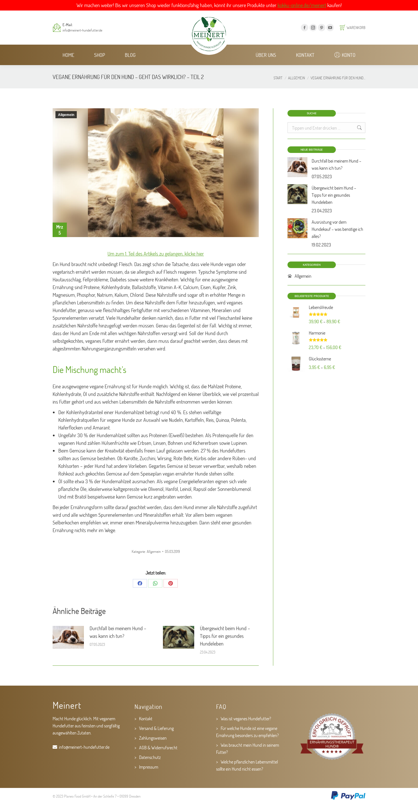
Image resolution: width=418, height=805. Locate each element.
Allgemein (66, 115)
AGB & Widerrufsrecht (158, 747)
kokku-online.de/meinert (302, 5)
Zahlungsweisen (153, 738)
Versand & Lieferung (156, 728)
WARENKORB (356, 27)
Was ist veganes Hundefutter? (246, 718)
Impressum (148, 767)
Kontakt (145, 718)
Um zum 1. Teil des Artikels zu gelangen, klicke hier (155, 253)
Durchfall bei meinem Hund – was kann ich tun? (118, 632)
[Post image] (68, 637)
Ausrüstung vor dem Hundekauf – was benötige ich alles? (337, 229)
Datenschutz (150, 757)
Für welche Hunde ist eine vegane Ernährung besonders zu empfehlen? (247, 731)
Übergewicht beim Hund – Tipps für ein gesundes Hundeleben (225, 636)
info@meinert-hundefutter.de (82, 30)
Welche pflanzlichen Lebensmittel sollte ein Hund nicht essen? (247, 765)
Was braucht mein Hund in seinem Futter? (247, 748)
